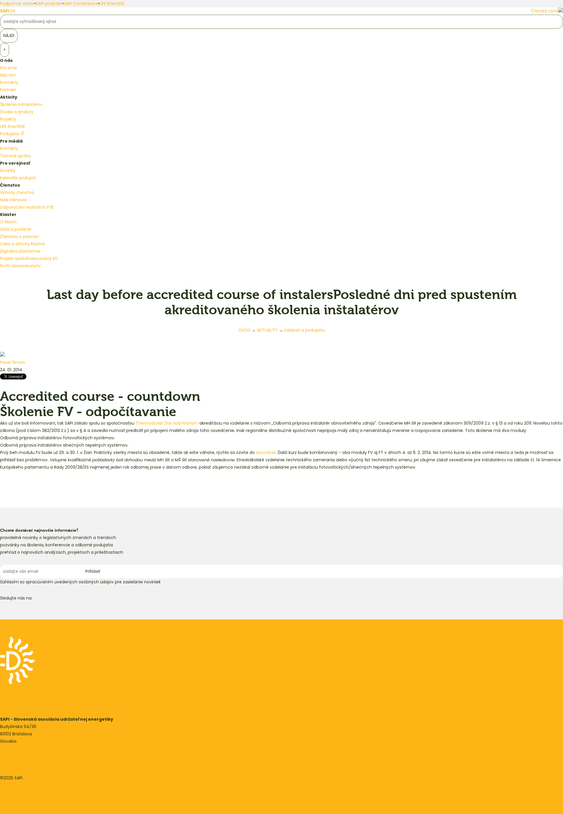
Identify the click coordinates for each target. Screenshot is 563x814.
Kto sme (8, 68)
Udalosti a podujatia (304, 330)
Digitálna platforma (20, 251)
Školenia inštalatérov (21, 104)
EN (13, 11)
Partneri (8, 90)
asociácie (266, 452)
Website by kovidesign (22, 793)
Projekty (8, 119)
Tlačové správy (15, 156)
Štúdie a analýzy (16, 112)
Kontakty (9, 82)
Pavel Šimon (12, 362)
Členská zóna (544, 11)
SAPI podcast (49, 3)
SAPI (4, 11)
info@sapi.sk (12, 756)
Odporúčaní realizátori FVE (27, 207)
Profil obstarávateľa (20, 266)
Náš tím (8, 75)
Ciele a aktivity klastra (22, 244)
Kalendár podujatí (18, 178)
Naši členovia (13, 200)
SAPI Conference (81, 3)
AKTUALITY (267, 330)
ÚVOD (244, 330)
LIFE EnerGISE (112, 3)
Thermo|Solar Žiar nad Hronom (166, 423)
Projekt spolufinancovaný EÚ (28, 258)
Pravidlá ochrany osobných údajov (35, 785)
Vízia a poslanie (15, 229)
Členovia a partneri (19, 236)
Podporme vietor (17, 3)
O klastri (8, 222)
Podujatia (10, 134)
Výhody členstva (17, 192)
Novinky (8, 170)
